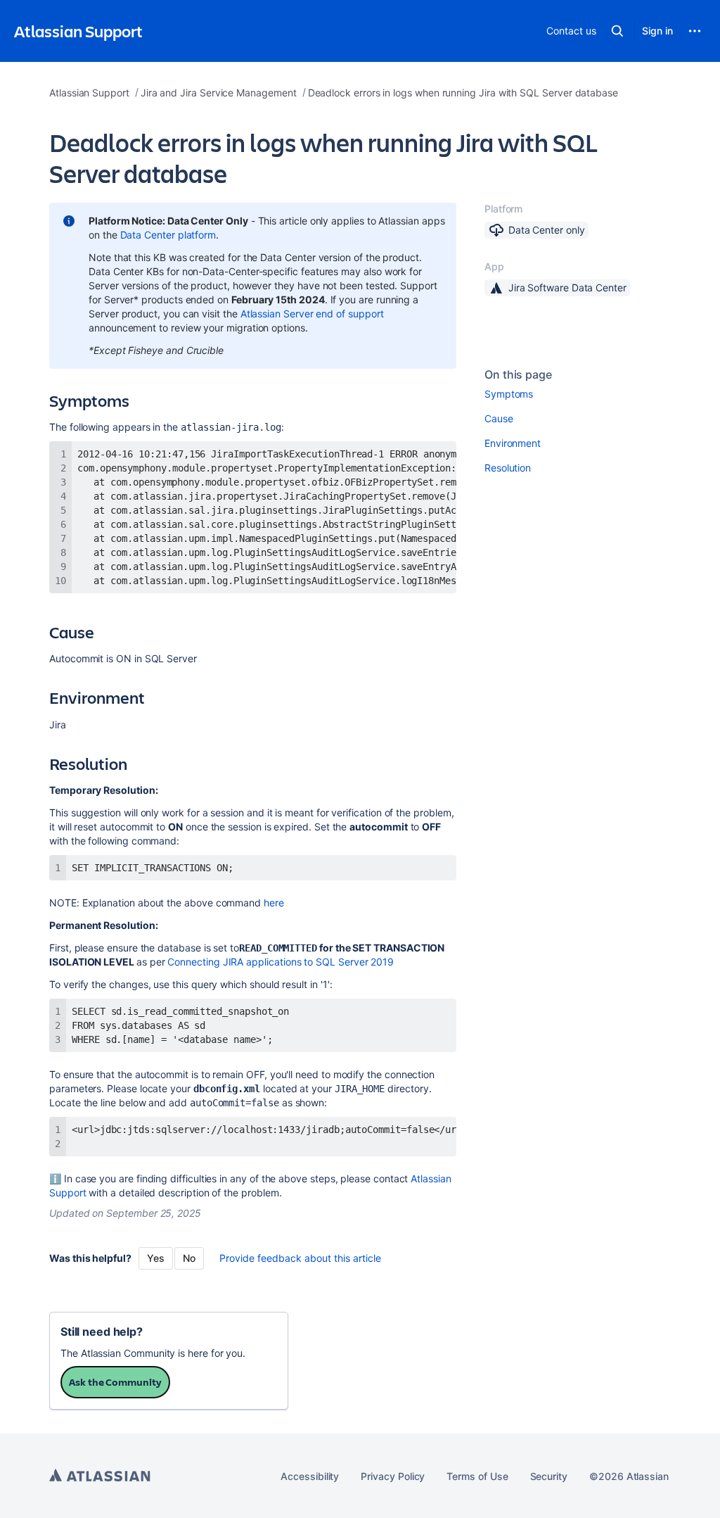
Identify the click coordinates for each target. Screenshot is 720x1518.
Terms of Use (477, 1476)
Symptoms (508, 394)
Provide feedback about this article (300, 1258)
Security (548, 1476)
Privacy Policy (393, 1476)
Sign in (657, 31)
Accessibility (310, 1476)
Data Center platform (168, 235)
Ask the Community (115, 1382)
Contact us (571, 31)
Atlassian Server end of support (312, 314)
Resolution (507, 468)
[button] (617, 31)
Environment (512, 443)
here (274, 903)
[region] (252, 517)
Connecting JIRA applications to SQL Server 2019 (280, 962)
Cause (498, 418)
